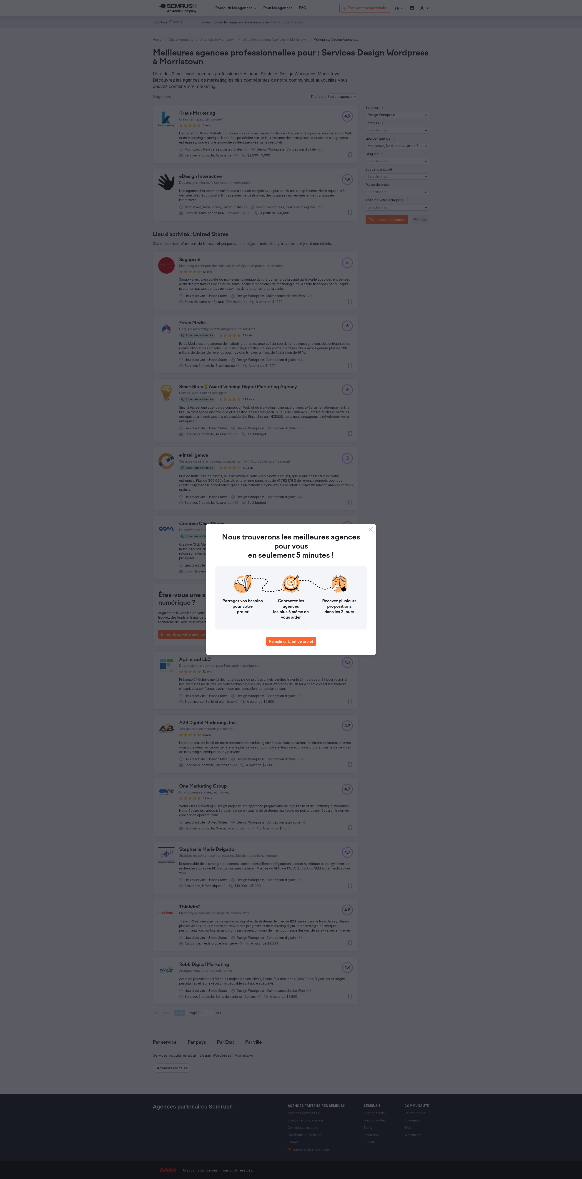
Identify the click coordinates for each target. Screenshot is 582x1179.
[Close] (370, 529)
